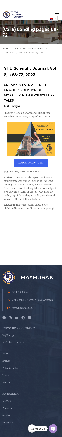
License (6, 400)
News (5, 353)
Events (6, 360)
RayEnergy (8, 335)
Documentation (10, 393)
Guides (6, 415)
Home (5, 48)
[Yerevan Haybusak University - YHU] (12, 14)
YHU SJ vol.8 (8, 52)
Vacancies (7, 422)
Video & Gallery (11, 367)
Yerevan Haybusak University (18, 327)
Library (6, 375)
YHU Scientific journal (33, 48)
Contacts (7, 408)
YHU (15, 48)
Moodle (6, 382)
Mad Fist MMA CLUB (13, 342)
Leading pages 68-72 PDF (31, 162)
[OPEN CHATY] (53, 428)
